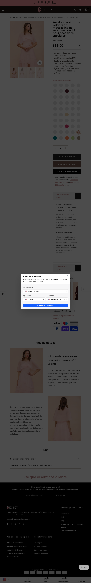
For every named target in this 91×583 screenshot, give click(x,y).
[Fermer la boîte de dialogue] (67, 275)
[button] (45, 291)
